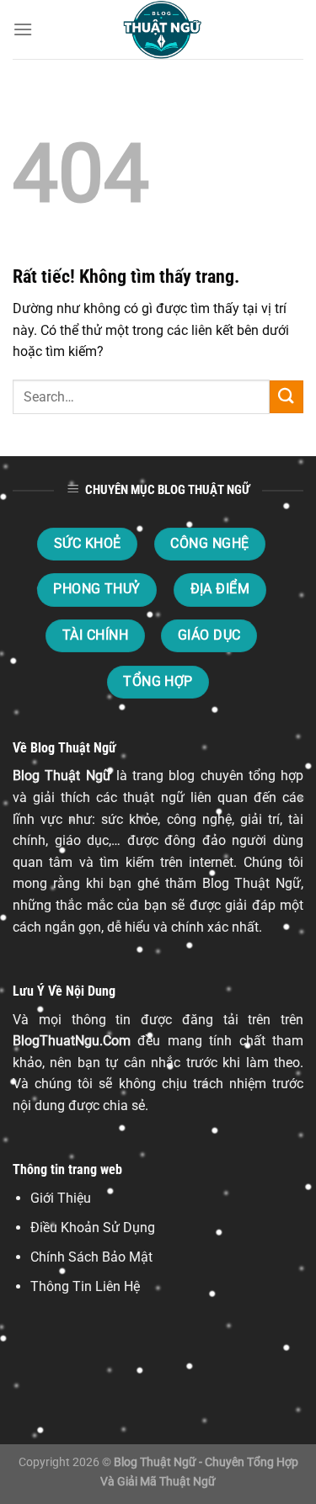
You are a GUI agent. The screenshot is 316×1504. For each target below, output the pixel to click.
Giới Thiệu (60, 1198)
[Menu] (23, 29)
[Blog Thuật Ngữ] (158, 29)
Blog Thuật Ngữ (62, 776)
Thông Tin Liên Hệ (85, 1286)
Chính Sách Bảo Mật (91, 1257)
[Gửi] (286, 396)
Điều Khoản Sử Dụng (92, 1228)
